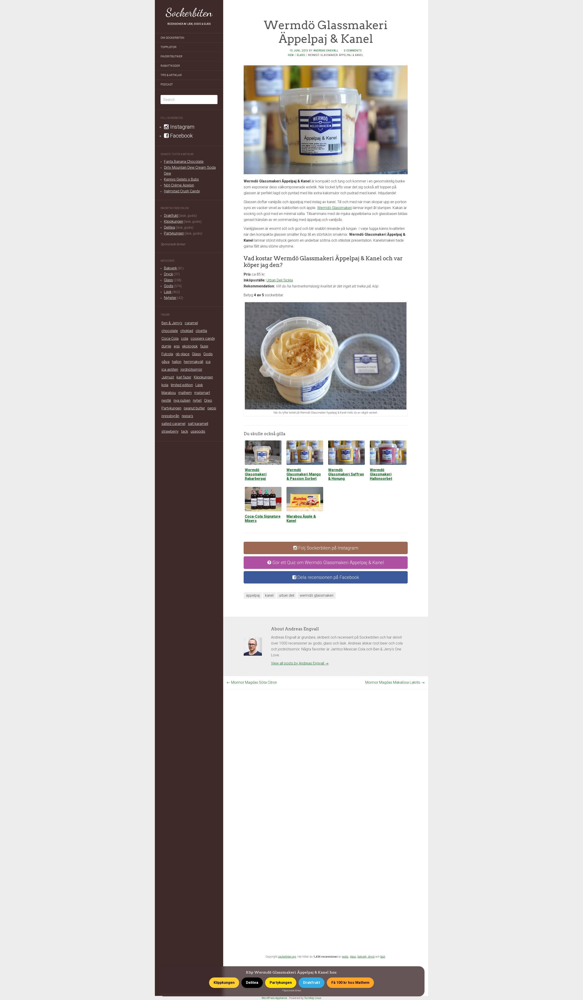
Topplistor (168, 47)
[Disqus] (325, 746)
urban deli (286, 595)
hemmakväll (193, 362)
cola (184, 338)
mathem (185, 393)
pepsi (211, 408)
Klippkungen (173, 221)
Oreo (208, 400)
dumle (166, 346)
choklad (186, 331)
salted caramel (173, 424)
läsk (382, 956)
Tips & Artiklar (171, 75)
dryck (371, 956)
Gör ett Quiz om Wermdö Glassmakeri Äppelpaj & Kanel (327, 562)
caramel (191, 323)
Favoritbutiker (171, 56)
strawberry (170, 431)
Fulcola (167, 354)
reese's (187, 416)
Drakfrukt (171, 215)
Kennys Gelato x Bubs (181, 179)
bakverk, (363, 956)
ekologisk (190, 346)
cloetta (201, 331)
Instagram (181, 127)
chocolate (169, 331)
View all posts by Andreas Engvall (300, 663)
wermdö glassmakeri (316, 595)
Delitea (169, 227)
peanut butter (194, 408)
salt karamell (198, 424)
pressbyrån (170, 416)
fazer (204, 346)
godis (345, 956)
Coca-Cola (170, 338)
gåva (165, 362)
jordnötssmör (191, 369)
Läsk (167, 292)
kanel (269, 595)
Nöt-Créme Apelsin (179, 185)
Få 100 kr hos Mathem (350, 982)
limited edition (182, 385)
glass (353, 956)
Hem (291, 55)
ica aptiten (169, 369)
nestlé (166, 400)
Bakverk (170, 268)
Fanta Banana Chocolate (184, 161)
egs (177, 346)
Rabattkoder (170, 65)
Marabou (168, 393)
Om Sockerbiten (172, 37)
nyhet (197, 400)
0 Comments (353, 50)
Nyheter (170, 298)
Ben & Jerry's (171, 323)
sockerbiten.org (287, 956)
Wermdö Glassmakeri (334, 208)
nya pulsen (182, 400)
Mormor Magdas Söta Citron (252, 682)
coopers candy (203, 338)
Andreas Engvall (326, 50)
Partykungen (174, 233)
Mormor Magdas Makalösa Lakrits (395, 682)
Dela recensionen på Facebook (327, 577)
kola (164, 385)
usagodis (198, 431)
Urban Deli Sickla (279, 280)
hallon (176, 362)
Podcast (167, 84)
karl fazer (183, 377)
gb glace (182, 354)
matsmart (202, 393)
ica (208, 362)
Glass (168, 280)
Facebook (181, 136)
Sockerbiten (189, 12)
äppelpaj (253, 595)
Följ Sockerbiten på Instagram (327, 548)
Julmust (167, 377)
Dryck (168, 274)
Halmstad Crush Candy (182, 191)
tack (184, 431)
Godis (168, 286)
